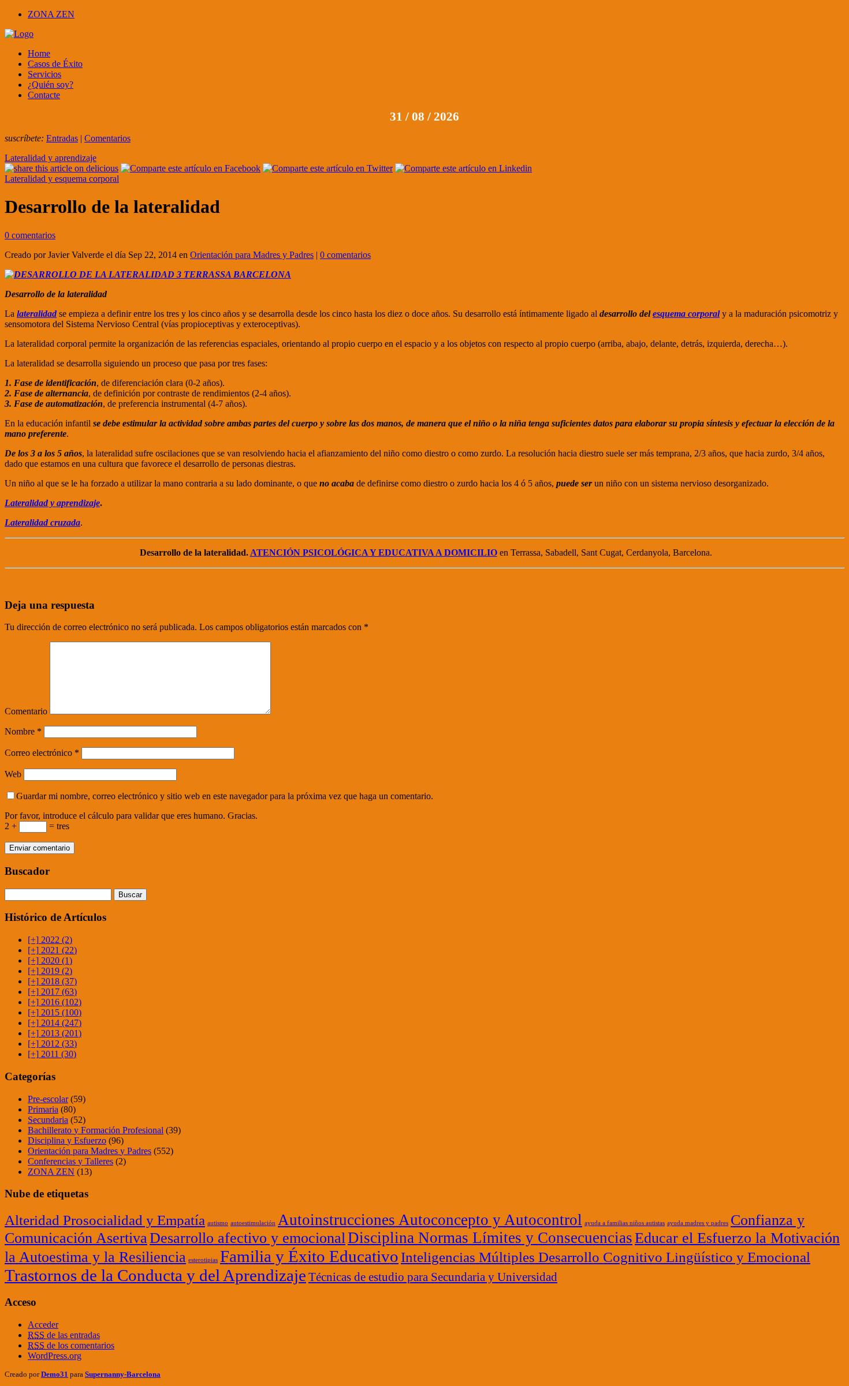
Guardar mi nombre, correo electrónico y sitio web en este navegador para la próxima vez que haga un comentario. (224, 796)
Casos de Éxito (55, 64)
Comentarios (107, 138)
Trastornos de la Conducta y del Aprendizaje (155, 1275)
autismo (217, 1223)
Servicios (44, 74)
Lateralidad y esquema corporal (62, 178)
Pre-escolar (48, 1099)
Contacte (44, 95)
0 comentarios (30, 235)
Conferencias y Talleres (70, 1161)
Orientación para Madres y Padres (252, 255)
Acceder (43, 1324)
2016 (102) (54, 1002)
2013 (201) (54, 1033)
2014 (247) (54, 1023)
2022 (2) (50, 940)
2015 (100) (54, 1012)
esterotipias (203, 1260)
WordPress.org (54, 1356)
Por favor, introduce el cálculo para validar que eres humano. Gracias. (131, 816)
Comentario (26, 711)
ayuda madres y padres (697, 1223)
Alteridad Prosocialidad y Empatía (105, 1220)
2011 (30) (52, 1054)
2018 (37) (52, 981)
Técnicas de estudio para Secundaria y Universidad (432, 1277)
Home (39, 53)
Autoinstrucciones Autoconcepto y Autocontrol (430, 1219)
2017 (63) (52, 992)
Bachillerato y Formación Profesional (95, 1130)
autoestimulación (252, 1223)
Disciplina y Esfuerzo (67, 1140)
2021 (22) (52, 950)
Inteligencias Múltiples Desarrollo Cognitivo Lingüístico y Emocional (605, 1257)
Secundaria (48, 1120)
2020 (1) (50, 960)
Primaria (43, 1109)
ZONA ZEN (51, 14)
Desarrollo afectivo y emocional (247, 1238)
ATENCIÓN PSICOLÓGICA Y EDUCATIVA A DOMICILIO (373, 552)
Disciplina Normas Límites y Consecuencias (490, 1237)
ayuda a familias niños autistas (624, 1223)
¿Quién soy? (50, 84)
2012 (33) (52, 1043)
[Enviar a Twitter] (328, 168)
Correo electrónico (42, 753)
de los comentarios (71, 1345)
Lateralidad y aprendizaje (50, 158)
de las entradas (64, 1335)
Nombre (23, 731)
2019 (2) (50, 971)
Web (13, 774)
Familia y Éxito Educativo (309, 1256)
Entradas (62, 138)
